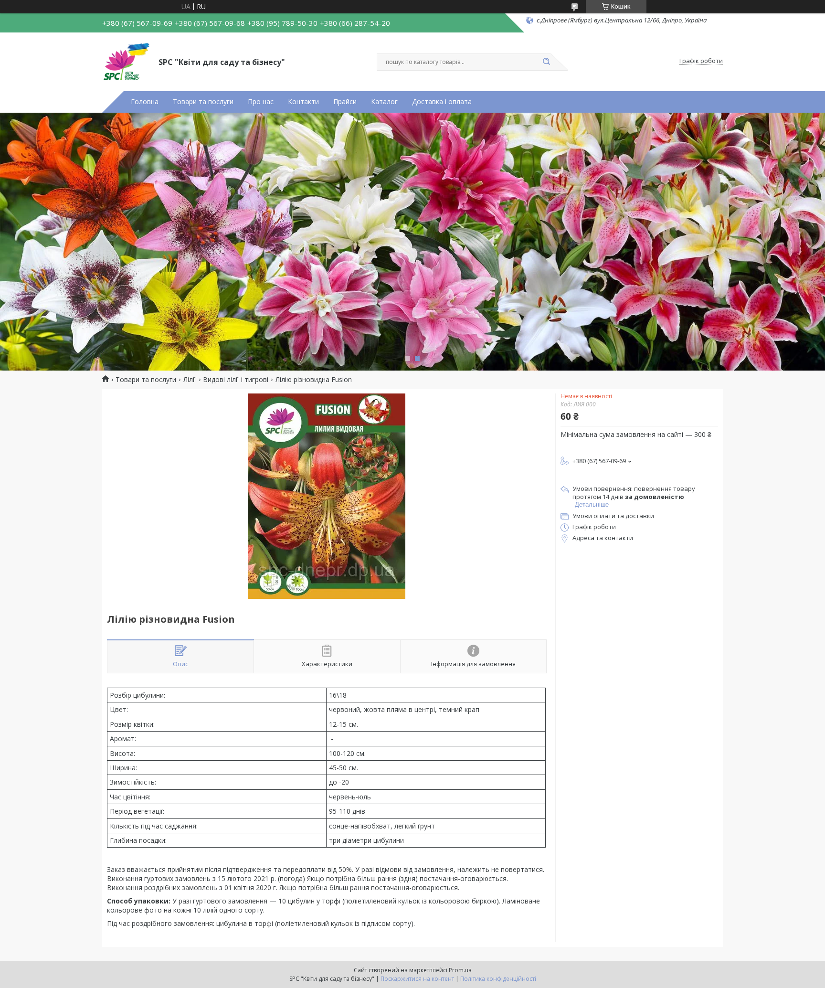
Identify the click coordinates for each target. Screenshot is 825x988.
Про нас (261, 101)
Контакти (303, 101)
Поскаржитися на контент (417, 979)
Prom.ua (460, 970)
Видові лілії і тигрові (235, 379)
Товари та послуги (203, 101)
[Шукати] (546, 62)
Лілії (189, 379)
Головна (145, 101)
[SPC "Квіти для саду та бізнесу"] (126, 61)
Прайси (345, 101)
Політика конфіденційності (498, 979)
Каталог (384, 101)
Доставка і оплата (442, 101)
